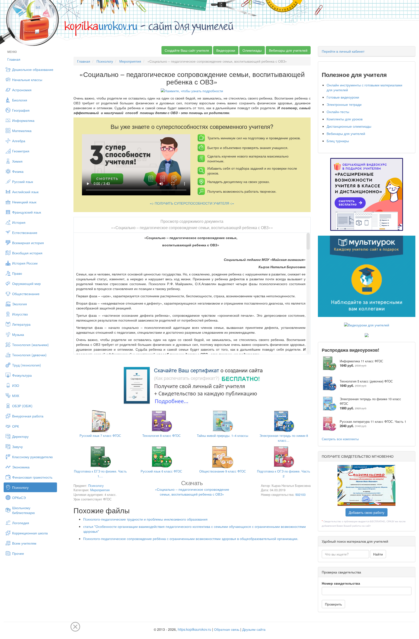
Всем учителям (24, 543)
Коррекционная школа (30, 533)
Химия (17, 161)
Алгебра (18, 140)
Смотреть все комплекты (340, 439)
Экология (19, 303)
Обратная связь (226, 629)
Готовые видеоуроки (343, 97)
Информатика (23, 120)
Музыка (18, 334)
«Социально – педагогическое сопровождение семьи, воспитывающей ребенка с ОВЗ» (192, 489)
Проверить (333, 604)
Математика (22, 130)
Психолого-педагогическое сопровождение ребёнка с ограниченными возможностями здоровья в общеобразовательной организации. (190, 538)
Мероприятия (130, 61)
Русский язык (22, 181)
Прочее (18, 553)
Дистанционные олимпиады (349, 126)
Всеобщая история (27, 252)
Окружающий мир (26, 283)
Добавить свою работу (366, 512)
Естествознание (24, 232)
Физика (18, 171)
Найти (378, 554)
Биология (19, 100)
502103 (300, 494)
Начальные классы (27, 79)
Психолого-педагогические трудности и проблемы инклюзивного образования (145, 519)
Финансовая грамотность (32, 477)
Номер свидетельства (341, 583)
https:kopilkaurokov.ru (194, 629)
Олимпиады (252, 50)
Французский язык (26, 212)
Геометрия (20, 151)
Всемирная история (28, 242)
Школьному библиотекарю (23, 510)
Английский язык (25, 191)
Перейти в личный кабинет (343, 51)
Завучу (17, 446)
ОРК (15, 426)
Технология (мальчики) (30, 344)
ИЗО (15, 385)
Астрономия (22, 89)
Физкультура (22, 375)
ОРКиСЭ (19, 497)
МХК (15, 395)
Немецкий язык (24, 201)
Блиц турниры (338, 140)
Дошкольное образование (32, 69)
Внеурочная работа (27, 416)
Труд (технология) (26, 365)
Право (17, 273)
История (18, 222)
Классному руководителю (32, 456)
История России (25, 263)
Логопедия (20, 522)
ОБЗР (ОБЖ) (22, 405)
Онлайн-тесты (338, 111)
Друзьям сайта (254, 629)
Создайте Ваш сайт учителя (187, 50)
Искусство (20, 314)
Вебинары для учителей (288, 50)
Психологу (20, 487)
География (21, 110)
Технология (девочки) (29, 354)
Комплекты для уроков (345, 118)
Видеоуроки (225, 50)
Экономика (21, 467)
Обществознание (26, 293)
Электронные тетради (344, 104)
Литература (21, 324)
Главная (13, 59)
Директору (20, 436)
